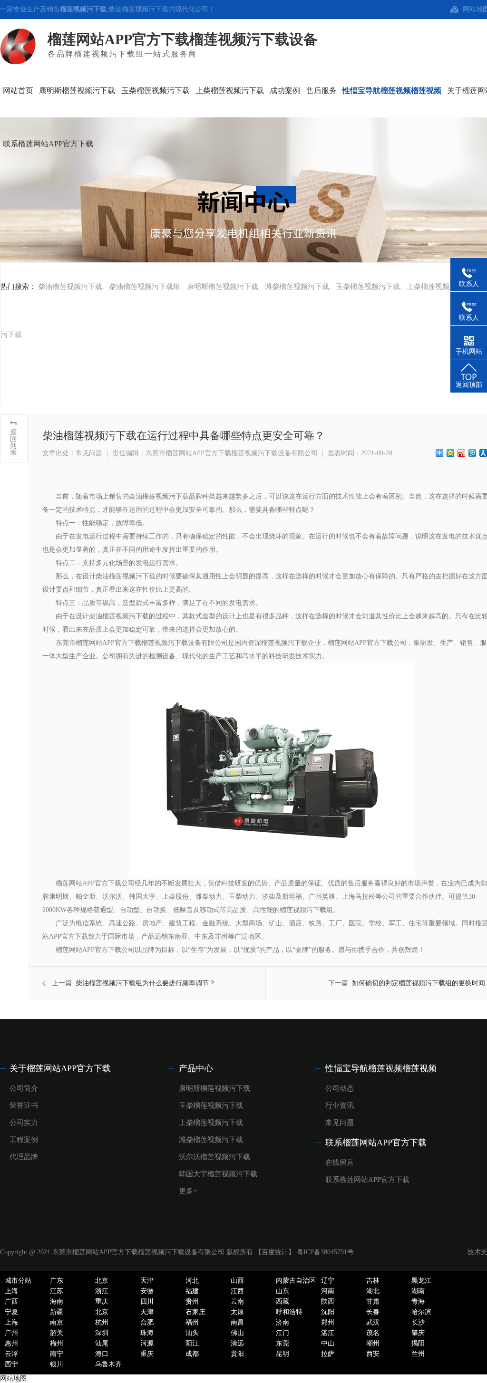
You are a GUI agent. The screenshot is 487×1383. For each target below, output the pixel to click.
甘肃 (373, 1301)
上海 (11, 1291)
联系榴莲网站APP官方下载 (376, 1142)
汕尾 (101, 1343)
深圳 (101, 1332)
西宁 (11, 1364)
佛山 (237, 1332)
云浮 (11, 1353)
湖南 (418, 1291)
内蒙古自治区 (296, 1280)
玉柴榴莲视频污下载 (368, 286)
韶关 (56, 1332)
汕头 (192, 1332)
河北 (192, 1280)
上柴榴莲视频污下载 (439, 286)
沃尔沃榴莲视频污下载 (214, 1157)
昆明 (282, 1353)
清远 (237, 1343)
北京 (101, 1280)
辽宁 (327, 1280)
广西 (11, 1301)
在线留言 (339, 1162)
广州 (11, 1332)
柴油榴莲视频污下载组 (144, 286)
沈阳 (327, 1312)
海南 (56, 1301)
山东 (282, 1291)
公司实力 (24, 1122)
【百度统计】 (275, 1252)
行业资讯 (339, 1105)
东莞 (282, 1343)
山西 (237, 1280)
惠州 (11, 1343)
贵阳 (237, 1353)
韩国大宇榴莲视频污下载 (218, 1174)
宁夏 (11, 1312)
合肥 (147, 1322)
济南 (282, 1322)
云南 (237, 1301)
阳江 (192, 1343)
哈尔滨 (421, 1312)
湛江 (327, 1332)
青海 (418, 1301)
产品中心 (196, 1068)
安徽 (147, 1291)
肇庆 (418, 1332)
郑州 (327, 1322)
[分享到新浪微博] (462, 453)
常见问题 (339, 1122)
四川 (147, 1301)
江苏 (56, 1291)
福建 (192, 1291)
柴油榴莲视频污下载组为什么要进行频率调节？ (145, 983)
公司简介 (24, 1088)
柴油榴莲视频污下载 (138, 9)
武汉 (373, 1322)
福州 (192, 1322)
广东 (56, 1280)
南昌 (237, 1322)
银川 (56, 1364)
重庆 (101, 1301)
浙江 (101, 1291)
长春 (373, 1312)
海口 (101, 1353)
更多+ (188, 1191)
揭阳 (418, 1343)
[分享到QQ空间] (451, 453)
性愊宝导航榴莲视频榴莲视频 (381, 1068)
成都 (192, 1353)
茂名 (373, 1332)
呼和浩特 (289, 1312)
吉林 (373, 1280)
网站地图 (13, 1378)
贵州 (192, 1301)
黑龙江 (421, 1280)
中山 (327, 1343)
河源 (147, 1343)
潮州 (373, 1343)
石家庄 (195, 1312)
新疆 (56, 1312)
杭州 (101, 1322)
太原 (237, 1312)
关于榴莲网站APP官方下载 (60, 1068)
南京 (56, 1322)
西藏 (282, 1301)
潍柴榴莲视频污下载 (297, 286)
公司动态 (339, 1088)
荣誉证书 (24, 1105)
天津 (147, 1280)
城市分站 (18, 1280)
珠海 (147, 1332)
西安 (373, 1353)
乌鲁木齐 (108, 1364)
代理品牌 (24, 1157)
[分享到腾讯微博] (472, 453)
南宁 (56, 1353)
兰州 (418, 1353)
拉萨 (327, 1353)
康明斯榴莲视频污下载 (222, 286)
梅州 (56, 1343)
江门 (282, 1332)
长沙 (418, 1322)
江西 (237, 1291)
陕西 (327, 1301)
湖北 (373, 1291)
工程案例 (24, 1139)
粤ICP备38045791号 (325, 1252)
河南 (327, 1291)
